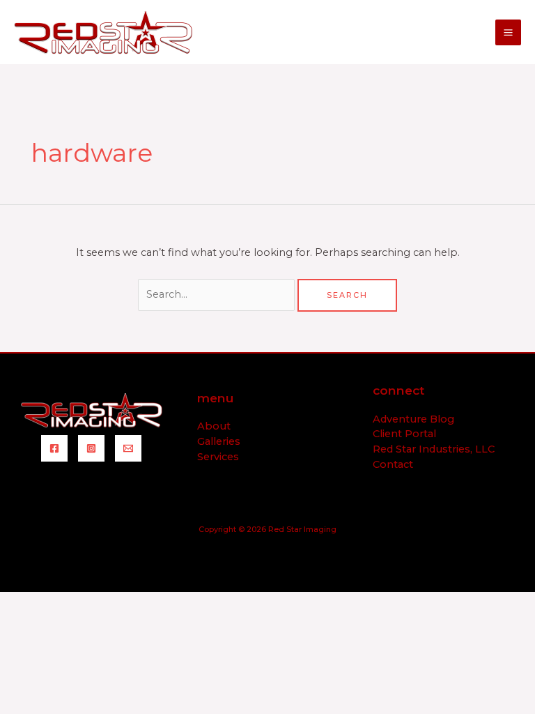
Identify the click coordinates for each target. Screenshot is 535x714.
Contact (393, 464)
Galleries (218, 441)
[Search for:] (217, 294)
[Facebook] (54, 448)
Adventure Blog (413, 419)
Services (218, 456)
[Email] (128, 448)
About (214, 426)
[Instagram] (91, 448)
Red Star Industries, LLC (434, 449)
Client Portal (404, 433)
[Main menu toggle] (508, 32)
